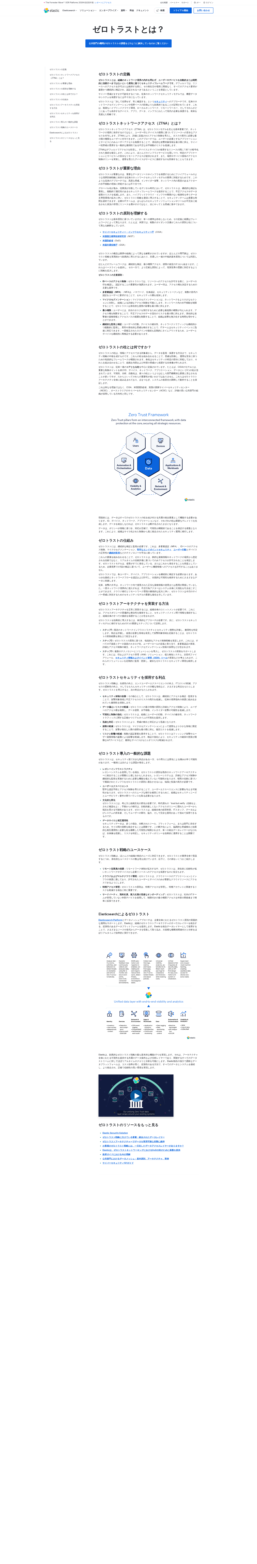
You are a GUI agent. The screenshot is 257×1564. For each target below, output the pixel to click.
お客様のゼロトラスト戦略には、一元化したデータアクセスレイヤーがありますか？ (143, 1145)
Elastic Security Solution (115, 1133)
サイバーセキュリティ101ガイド (118, 1163)
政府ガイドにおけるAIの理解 (116, 1154)
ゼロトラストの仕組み (59, 99)
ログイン (209, 2)
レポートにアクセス (103, 2)
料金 (132, 10)
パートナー (174, 2)
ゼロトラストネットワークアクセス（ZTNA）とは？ (65, 76)
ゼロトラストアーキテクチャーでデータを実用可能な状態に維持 (134, 1141)
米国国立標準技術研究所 (114, 236)
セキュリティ (160, 101)
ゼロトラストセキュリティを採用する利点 (65, 115)
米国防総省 (108, 240)
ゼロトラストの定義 (58, 69)
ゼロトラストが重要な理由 (61, 83)
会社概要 (164, 2)
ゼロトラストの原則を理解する (63, 89)
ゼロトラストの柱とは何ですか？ (64, 94)
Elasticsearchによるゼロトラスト (64, 132)
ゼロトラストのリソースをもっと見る (65, 139)
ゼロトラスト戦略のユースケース (64, 127)
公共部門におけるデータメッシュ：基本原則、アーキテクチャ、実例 (136, 1158)
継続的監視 (114, 552)
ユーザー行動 (179, 549)
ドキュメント (142, 10)
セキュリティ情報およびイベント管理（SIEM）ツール (141, 657)
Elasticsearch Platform (110, 920)
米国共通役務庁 (110, 244)
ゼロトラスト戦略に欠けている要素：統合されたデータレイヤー (134, 1137)
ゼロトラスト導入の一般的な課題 (64, 122)
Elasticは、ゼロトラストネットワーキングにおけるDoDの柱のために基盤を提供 (141, 1150)
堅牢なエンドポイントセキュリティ (154, 549)
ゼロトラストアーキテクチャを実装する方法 (65, 106)
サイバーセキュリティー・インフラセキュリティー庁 (128, 232)
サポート (185, 2)
